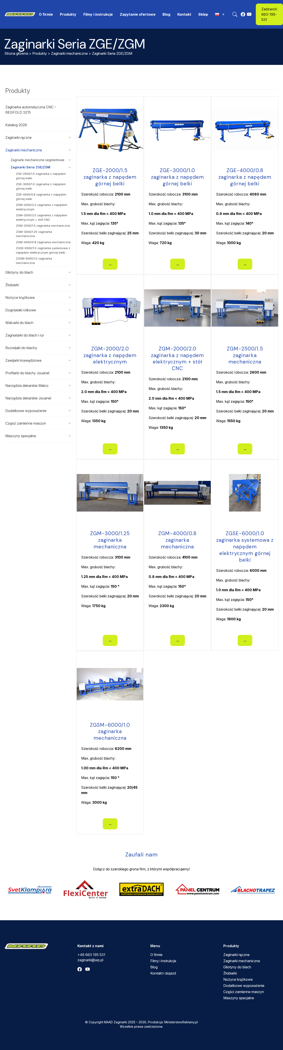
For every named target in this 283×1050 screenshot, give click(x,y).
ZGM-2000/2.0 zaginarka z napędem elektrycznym (41, 207)
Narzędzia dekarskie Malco (26, 385)
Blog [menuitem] (166, 14)
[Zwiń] (69, 150)
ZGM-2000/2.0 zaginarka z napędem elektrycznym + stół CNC (41, 217)
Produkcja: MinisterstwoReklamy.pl (173, 1022)
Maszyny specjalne (20, 436)
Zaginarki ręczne (18, 137)
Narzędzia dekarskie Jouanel (28, 398)
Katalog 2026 (16, 125)
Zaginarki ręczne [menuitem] (236, 954)
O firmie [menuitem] (46, 14)
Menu (155, 946)
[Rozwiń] (69, 137)
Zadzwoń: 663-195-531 (269, 14)
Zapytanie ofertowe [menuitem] (137, 14)
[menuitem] (220, 14)
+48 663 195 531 (91, 954)
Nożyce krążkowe (20, 297)
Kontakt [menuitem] (184, 14)
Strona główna (16, 53)
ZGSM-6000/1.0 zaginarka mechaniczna (34, 261)
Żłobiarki (12, 285)
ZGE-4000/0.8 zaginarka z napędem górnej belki (41, 197)
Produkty (39, 53)
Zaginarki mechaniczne (69, 53)
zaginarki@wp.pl (90, 960)
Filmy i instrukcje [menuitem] (98, 14)
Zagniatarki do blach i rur (24, 335)
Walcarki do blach (19, 322)
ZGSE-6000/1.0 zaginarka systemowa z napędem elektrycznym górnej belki (43, 250)
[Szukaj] (234, 14)
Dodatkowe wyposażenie (25, 410)
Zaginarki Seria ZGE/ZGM (30, 167)
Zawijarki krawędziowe (23, 360)
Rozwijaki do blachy (21, 348)
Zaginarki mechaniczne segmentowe (37, 160)
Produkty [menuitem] (68, 14)
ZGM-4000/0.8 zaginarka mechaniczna (43, 242)
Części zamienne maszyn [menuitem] (243, 992)
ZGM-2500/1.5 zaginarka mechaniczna (43, 225)
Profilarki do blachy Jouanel (27, 373)
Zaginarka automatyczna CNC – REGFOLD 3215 (30, 110)
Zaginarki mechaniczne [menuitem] (241, 961)
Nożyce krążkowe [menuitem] (238, 979)
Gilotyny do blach (19, 272)
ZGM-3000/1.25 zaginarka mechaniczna (34, 234)
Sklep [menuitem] (203, 14)
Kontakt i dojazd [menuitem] (163, 973)
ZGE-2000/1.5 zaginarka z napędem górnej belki (41, 176)
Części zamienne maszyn (25, 423)
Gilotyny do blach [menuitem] (237, 967)
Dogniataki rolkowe (20, 310)
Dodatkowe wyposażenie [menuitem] (243, 985)
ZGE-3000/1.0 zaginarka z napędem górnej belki (41, 186)
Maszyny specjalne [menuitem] (238, 998)
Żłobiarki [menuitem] (230, 973)
